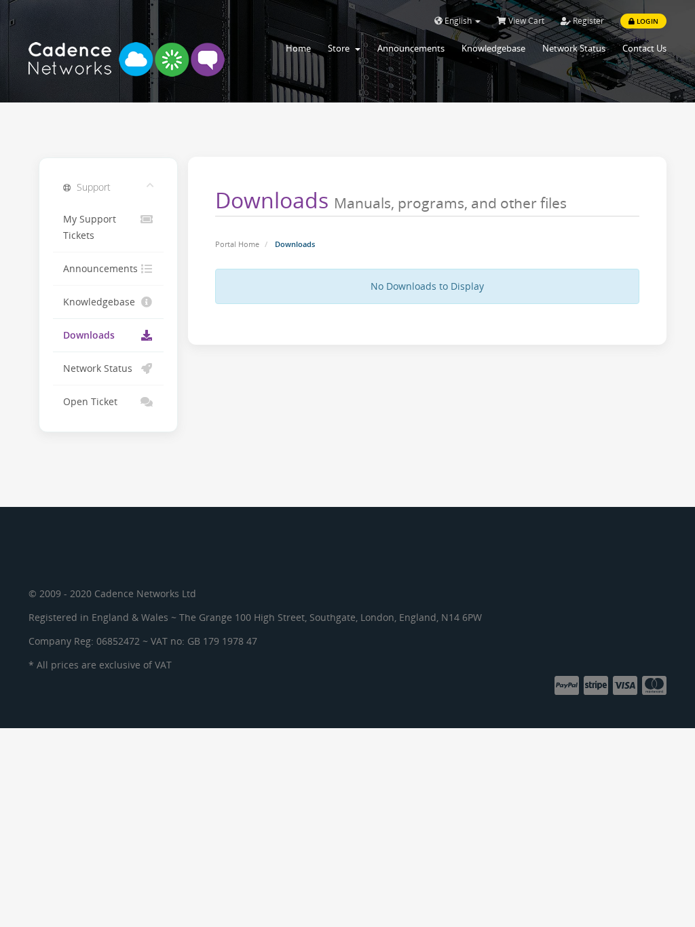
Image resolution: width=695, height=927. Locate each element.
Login (646, 21)
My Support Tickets (89, 227)
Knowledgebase (493, 48)
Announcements (411, 48)
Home (298, 48)
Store (341, 48)
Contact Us (644, 48)
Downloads (89, 335)
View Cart (525, 20)
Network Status (573, 48)
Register (587, 20)
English (458, 20)
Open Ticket (90, 402)
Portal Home (237, 244)
